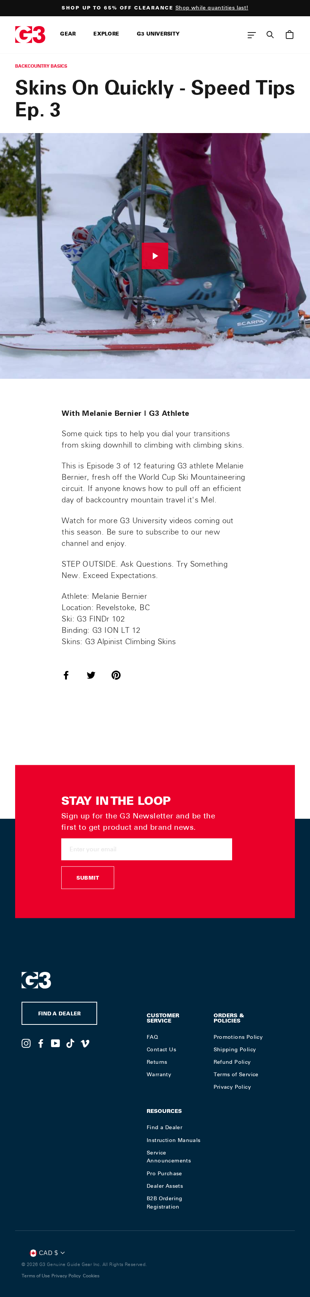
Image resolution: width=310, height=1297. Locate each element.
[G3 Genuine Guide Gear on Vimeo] (85, 1043)
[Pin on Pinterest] (121, 675)
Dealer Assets (165, 1186)
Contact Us (161, 1049)
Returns (157, 1062)
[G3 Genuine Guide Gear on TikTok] (70, 1043)
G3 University (158, 34)
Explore (106, 34)
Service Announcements (169, 1157)
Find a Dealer (164, 1127)
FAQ (152, 1037)
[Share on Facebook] (71, 675)
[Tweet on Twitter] (96, 675)
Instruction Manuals (174, 1140)
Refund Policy (232, 1062)
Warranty (159, 1074)
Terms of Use (36, 1275)
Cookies (91, 1275)
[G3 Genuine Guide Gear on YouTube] (55, 1043)
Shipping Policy (235, 1049)
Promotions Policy (238, 1037)
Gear (68, 34)
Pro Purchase (164, 1173)
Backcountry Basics (41, 66)
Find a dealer (59, 1014)
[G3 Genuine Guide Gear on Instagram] (26, 1043)
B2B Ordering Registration (165, 1202)
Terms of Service (236, 1074)
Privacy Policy (232, 1087)
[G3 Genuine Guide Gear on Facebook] (40, 1043)
